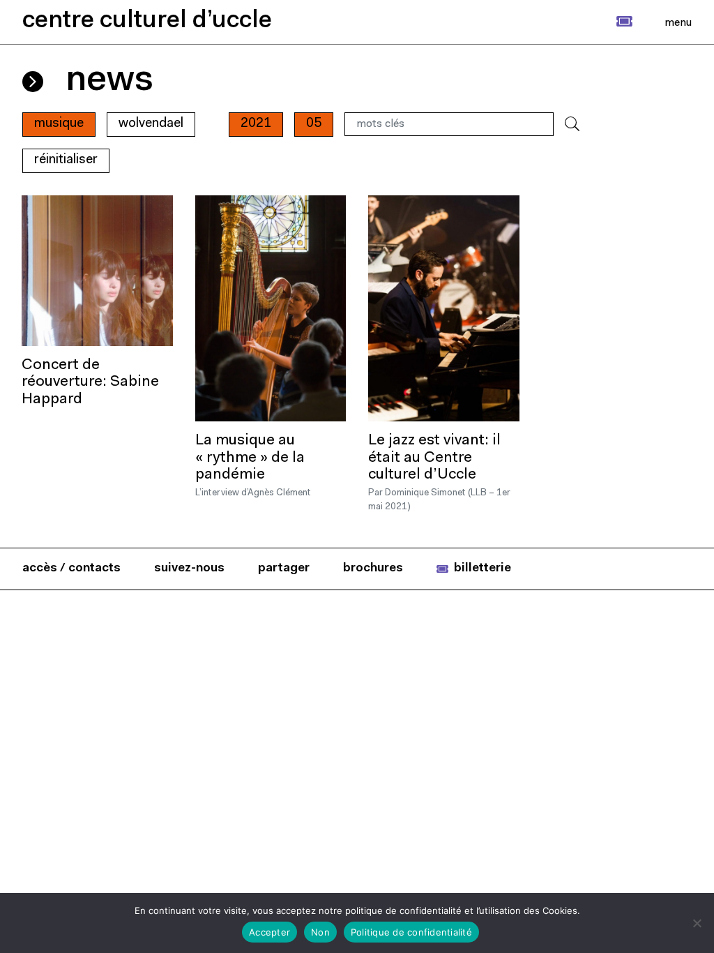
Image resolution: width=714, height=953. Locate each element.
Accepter (269, 932)
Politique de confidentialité (411, 932)
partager (284, 568)
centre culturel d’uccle (147, 21)
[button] (609, 21)
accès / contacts (71, 568)
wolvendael (151, 123)
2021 (256, 123)
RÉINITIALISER (66, 160)
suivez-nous (189, 568)
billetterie (482, 568)
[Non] (697, 923)
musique (59, 123)
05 (313, 123)
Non (320, 932)
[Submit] (572, 124)
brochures (373, 568)
